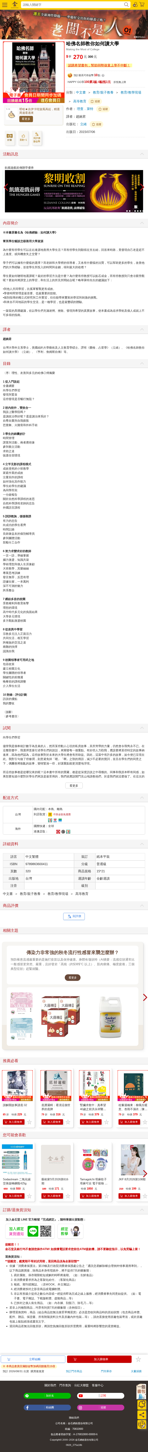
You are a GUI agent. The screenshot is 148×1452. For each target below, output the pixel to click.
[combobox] (72, 4)
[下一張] (142, 187)
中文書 (81, 92)
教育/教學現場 (131, 92)
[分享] (141, 1414)
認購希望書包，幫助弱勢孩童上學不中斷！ (99, 65)
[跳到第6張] (140, 211)
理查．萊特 (85, 109)
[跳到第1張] (127, 211)
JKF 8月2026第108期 (132, 1179)
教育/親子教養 (103, 92)
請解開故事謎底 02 (15, 1105)
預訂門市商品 (74, 1371)
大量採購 (136, 1371)
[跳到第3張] (132, 211)
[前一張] (6, 187)
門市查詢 (65, 1385)
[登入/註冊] (135, 4)
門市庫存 (106, 1371)
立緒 (84, 124)
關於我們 (50, 1385)
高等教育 (79, 101)
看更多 (26, 118)
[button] (4, 4)
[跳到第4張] (135, 211)
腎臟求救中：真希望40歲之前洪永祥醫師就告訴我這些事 (93, 1109)
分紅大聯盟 (81, 1385)
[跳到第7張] (143, 211)
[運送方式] (141, 1424)
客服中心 (97, 1385)
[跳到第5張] (138, 211)
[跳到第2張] (129, 211)
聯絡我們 (74, 1417)
